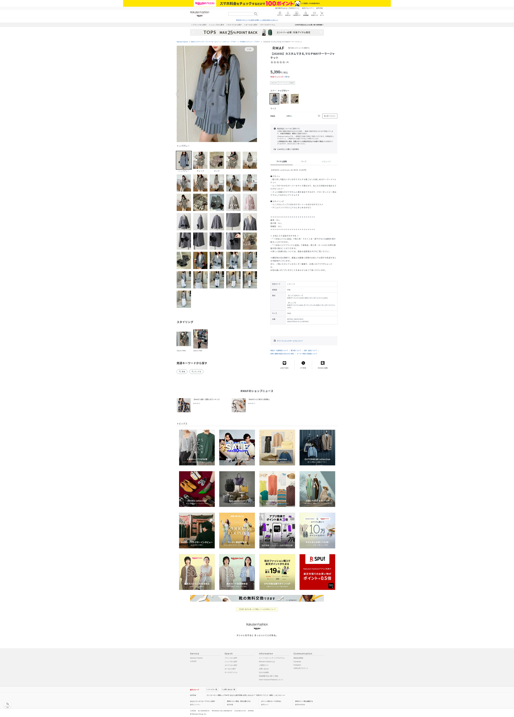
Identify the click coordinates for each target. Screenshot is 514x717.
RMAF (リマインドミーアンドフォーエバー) (205, 42)
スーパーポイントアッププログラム (272, 658)
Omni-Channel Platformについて (271, 680)
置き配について (296, 350)
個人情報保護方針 (204, 711)
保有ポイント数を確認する (304, 701)
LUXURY (193, 661)
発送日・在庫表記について (279, 350)
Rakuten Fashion (182, 42)
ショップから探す (231, 662)
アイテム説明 (281, 161)
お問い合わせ (264, 669)
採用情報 (251, 711)
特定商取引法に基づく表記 (268, 676)
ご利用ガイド (264, 665)
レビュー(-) (326, 161)
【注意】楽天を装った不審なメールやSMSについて (257, 609)
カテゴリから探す (231, 665)
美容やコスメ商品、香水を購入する (239, 701)
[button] (217, 94)
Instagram (297, 665)
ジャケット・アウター (229, 42)
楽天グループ (307, 8)
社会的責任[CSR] (240, 711)
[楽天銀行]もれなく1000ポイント (287, 8)
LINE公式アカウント (301, 668)
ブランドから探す (231, 658)
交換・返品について (310, 350)
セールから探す (230, 669)
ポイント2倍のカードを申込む (271, 701)
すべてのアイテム (231, 672)
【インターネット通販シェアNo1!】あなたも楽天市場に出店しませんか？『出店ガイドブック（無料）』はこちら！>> (245, 695)
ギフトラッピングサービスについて (290, 341)
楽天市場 (319, 8)
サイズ (303, 161)
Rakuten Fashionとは (267, 662)
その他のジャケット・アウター (250, 42)
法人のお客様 (264, 672)
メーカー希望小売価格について (307, 354)
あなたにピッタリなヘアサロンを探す (202, 701)
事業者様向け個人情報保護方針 (222, 711)
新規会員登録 (298, 658)
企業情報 (193, 711)
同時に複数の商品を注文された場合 (282, 354)
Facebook (297, 662)
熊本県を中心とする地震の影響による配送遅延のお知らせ (257, 20)
